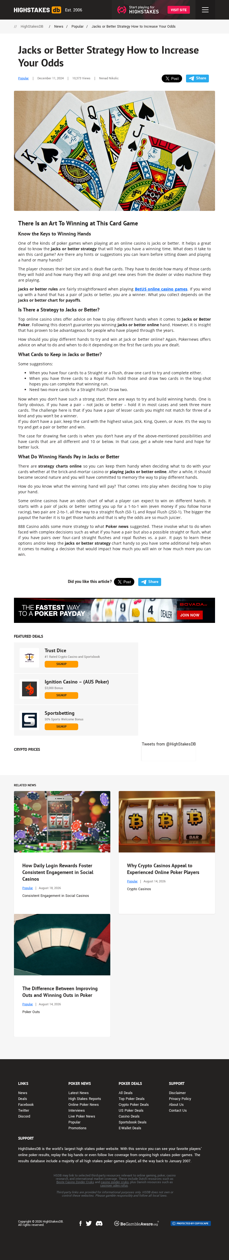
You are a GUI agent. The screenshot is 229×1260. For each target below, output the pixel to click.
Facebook (26, 1105)
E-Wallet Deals (130, 1128)
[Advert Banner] (114, 610)
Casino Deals (129, 1116)
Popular (23, 78)
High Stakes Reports (84, 1099)
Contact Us (178, 1111)
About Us (176, 1105)
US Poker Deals (131, 1111)
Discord (24, 1116)
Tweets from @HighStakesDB (169, 744)
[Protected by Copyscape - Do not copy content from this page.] (191, 1223)
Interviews (76, 1111)
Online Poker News (83, 1105)
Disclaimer (177, 1093)
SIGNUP (61, 664)
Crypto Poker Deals (134, 1105)
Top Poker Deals (132, 1099)
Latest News (78, 1093)
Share (201, 78)
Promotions (77, 1128)
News (22, 1093)
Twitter (23, 1111)
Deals (22, 1099)
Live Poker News (81, 1116)
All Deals (126, 1093)
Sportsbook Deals (133, 1122)
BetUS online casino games (161, 289)
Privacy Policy (180, 1099)
